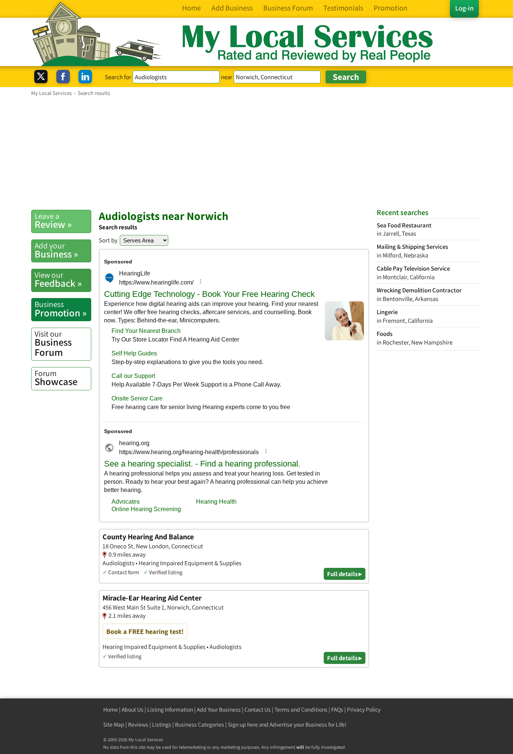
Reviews (138, 724)
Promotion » (61, 309)
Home (110, 709)
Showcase (56, 378)
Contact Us (257, 709)
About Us (132, 709)
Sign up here (243, 724)
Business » (56, 250)
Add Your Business (219, 709)
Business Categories (199, 724)
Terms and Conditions (301, 709)
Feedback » (58, 279)
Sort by (108, 240)
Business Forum (53, 343)
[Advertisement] (256, 152)
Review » (53, 221)
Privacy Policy (363, 709)
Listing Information (170, 709)
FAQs (337, 709)
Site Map (113, 724)
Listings (161, 724)
